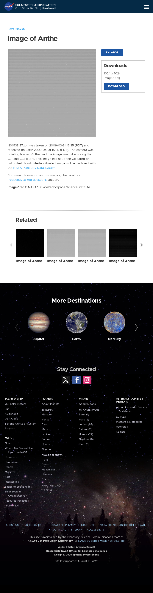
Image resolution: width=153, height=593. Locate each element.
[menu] (146, 7)
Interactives (12, 482)
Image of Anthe (29, 261)
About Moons (87, 404)
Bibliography (33, 525)
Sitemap (76, 530)
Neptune (47, 449)
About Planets (50, 404)
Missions (10, 472)
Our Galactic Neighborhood (35, 9)
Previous (11, 245)
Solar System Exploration (35, 4)
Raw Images (16, 29)
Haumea (47, 474)
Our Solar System (15, 404)
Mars (45, 429)
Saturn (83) (85, 429)
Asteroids (122, 426)
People (9, 467)
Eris (44, 479)
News (8, 443)
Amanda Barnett (85, 547)
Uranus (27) (86, 434)
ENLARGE (112, 52)
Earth (76, 339)
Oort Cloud (11, 418)
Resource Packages (17, 501)
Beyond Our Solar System (20, 424)
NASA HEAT (12, 505)
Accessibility (95, 530)
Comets (120, 432)
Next (142, 245)
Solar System (14, 399)
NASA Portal (57, 530)
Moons (83, 399)
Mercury (114, 339)
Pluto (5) (84, 444)
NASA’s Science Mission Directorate (101, 541)
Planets (47, 399)
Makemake (48, 469)
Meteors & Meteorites (129, 422)
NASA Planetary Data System (34, 167)
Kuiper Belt (11, 414)
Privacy (70, 525)
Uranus (46, 444)
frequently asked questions (27, 179)
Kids (7, 477)
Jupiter (38, 339)
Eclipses (10, 428)
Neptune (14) (86, 439)
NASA (9, 6)
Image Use (88, 525)
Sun (7, 409)
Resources (11, 457)
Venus (45, 419)
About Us (12, 525)
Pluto (45, 460)
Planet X (47, 490)
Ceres (45, 464)
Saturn (46, 439)
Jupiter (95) (86, 424)
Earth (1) (84, 414)
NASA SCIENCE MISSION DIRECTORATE (123, 525)
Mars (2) (84, 419)
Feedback (53, 525)
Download (116, 86)
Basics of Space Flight (18, 487)
